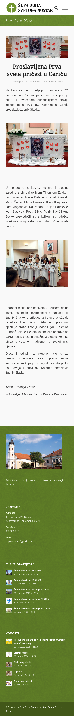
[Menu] (63, 7)
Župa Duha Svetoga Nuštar (33, 707)
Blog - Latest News (19, 20)
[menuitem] (54, 7)
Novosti (37, 81)
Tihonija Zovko (55, 81)
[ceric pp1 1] (37, 47)
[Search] (54, 7)
